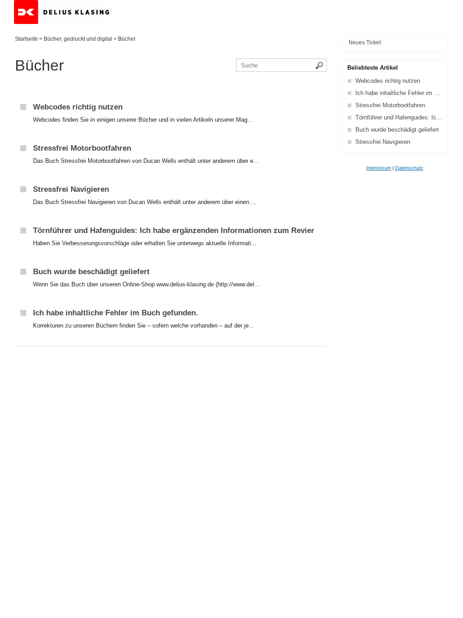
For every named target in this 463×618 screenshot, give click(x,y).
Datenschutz (409, 168)
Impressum (378, 168)
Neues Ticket (365, 42)
